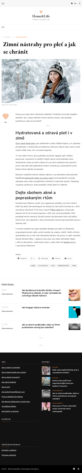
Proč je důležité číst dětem (12, 397)
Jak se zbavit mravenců (11, 377)
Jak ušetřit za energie (10, 411)
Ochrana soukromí (9, 455)
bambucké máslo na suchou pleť (38, 178)
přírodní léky (63, 266)
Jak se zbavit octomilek (11, 367)
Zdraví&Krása (21, 37)
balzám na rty (70, 242)
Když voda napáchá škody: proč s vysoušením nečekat (65, 371)
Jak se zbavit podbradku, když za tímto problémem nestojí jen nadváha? (41, 326)
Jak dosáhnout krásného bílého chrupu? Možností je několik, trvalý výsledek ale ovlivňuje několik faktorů (41, 293)
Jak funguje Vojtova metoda (35, 307)
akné (33, 266)
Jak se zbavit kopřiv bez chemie (14, 372)
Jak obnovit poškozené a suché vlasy (16, 401)
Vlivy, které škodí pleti (25, 143)
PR (6, 122)
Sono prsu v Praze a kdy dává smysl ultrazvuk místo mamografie (64, 409)
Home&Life (41, 16)
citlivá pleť (43, 266)
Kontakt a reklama (9, 450)
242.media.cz (34, 469)
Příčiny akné (55, 210)
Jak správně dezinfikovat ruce (13, 392)
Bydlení (55, 367)
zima (74, 266)
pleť (53, 266)
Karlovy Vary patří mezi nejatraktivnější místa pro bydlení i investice (62, 383)
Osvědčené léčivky (9, 406)
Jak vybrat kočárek (9, 382)
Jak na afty (6, 387)
